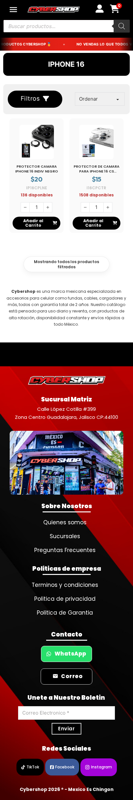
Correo (72, 676)
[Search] (122, 26)
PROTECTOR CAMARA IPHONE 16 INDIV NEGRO (36, 169)
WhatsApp (71, 653)
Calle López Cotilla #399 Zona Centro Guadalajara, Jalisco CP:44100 (66, 413)
